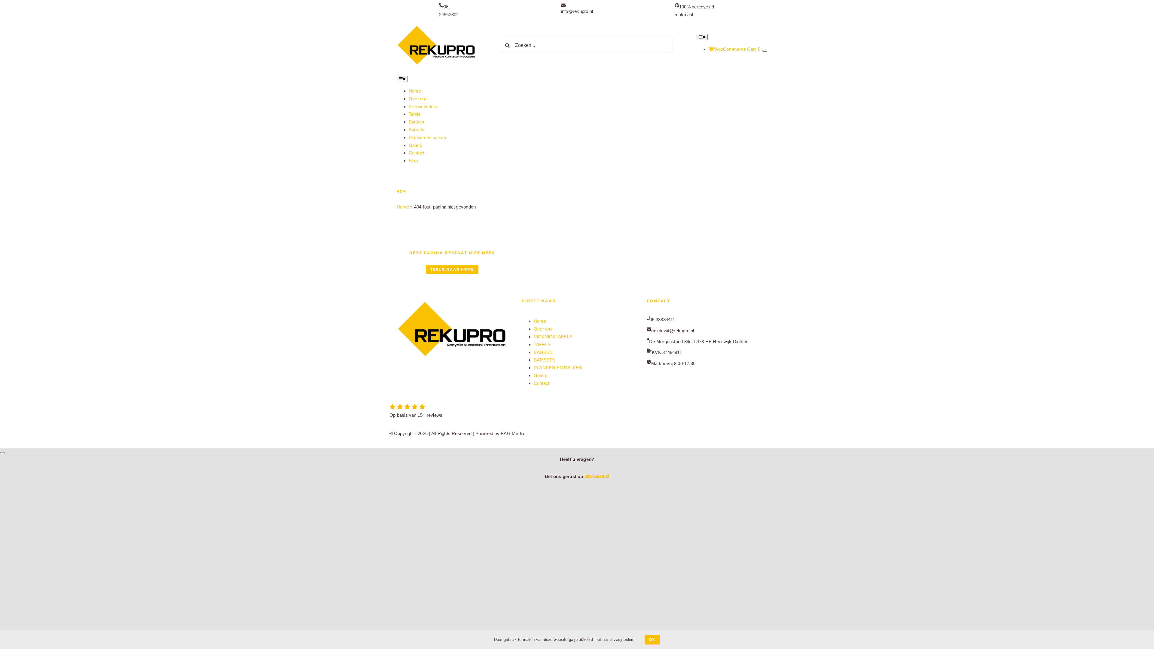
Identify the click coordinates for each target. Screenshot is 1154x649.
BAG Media (512, 433)
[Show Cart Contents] (764, 51)
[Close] (2, 453)
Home (403, 206)
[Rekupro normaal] (436, 25)
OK (652, 639)
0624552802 (597, 476)
